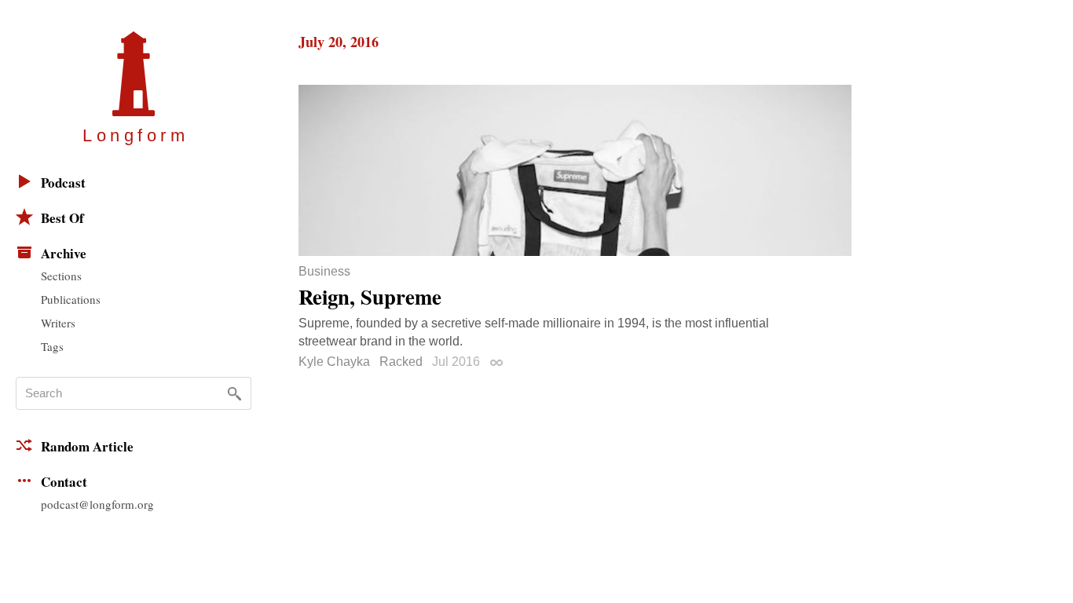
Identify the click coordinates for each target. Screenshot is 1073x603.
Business (324, 271)
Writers (58, 323)
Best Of (62, 218)
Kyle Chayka (334, 361)
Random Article (87, 446)
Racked (401, 361)
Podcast (63, 182)
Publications (71, 299)
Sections (61, 275)
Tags (52, 346)
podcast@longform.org (97, 504)
